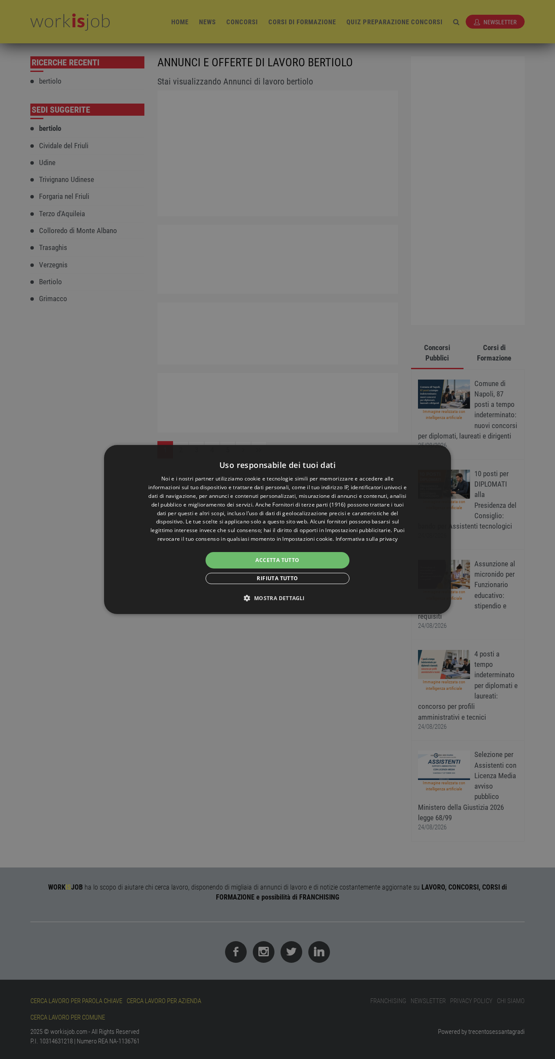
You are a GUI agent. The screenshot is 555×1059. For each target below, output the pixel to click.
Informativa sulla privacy (367, 538)
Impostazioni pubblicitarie (358, 530)
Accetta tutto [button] (277, 560)
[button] (277, 598)
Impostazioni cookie (307, 538)
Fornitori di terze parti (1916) (309, 504)
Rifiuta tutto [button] (277, 578)
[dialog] (277, 529)
